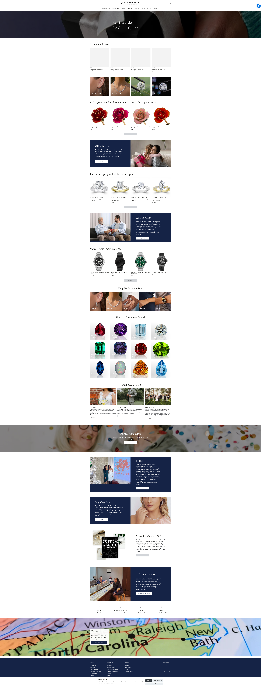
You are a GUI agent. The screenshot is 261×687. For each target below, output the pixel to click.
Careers (126, 669)
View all (130, 134)
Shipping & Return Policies (112, 669)
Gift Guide (92, 675)
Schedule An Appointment (112, 671)
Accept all (149, 680)
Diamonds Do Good (129, 671)
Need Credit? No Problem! (141, 612)
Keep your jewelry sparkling (120, 612)
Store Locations (99, 642)
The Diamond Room (94, 673)
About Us (127, 665)
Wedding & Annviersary (94, 669)
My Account (109, 675)
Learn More (142, 555)
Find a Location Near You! (162, 612)
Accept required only (158, 680)
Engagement (92, 667)
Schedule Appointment (144, 593)
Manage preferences (154, 683)
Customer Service (111, 667)
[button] (90, 3)
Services (109, 673)
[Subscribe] (170, 666)
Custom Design (93, 665)
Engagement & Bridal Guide (95, 671)
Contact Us (99, 612)
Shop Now (101, 161)
